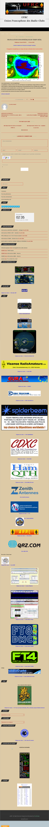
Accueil (2, 34)
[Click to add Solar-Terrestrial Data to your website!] (24, 267)
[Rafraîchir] (11, 157)
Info (7, 34)
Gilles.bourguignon (5, 247)
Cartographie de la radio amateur (20, 247)
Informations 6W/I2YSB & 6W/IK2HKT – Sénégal (13, 127)
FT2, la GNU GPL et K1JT (12, 258)
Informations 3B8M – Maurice (14, 253)
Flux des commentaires (6, 196)
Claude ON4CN (23, 42)
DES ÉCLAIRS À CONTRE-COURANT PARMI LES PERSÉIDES (14, 241)
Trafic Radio (21, 36)
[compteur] (10, 206)
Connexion (3, 191)
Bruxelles (19, 214)
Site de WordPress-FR (6, 199)
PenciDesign (36, 816)
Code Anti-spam (5, 165)
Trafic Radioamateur (29, 36)
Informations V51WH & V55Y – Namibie (36, 126)
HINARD (3, 256)
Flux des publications (6, 194)
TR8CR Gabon (10, 250)
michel (2, 258)
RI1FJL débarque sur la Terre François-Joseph (11, 235)
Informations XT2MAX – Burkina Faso (9, 238)
